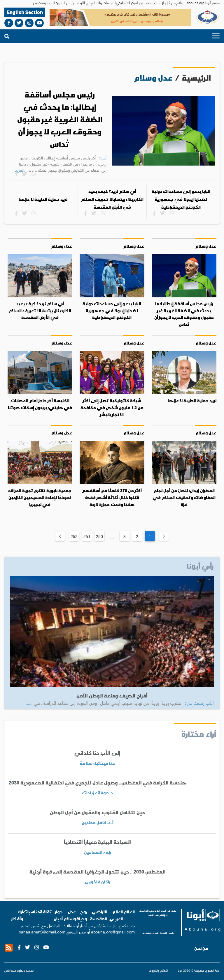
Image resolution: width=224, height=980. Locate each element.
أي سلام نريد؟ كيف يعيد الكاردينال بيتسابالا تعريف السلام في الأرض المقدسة (112, 199)
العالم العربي (116, 915)
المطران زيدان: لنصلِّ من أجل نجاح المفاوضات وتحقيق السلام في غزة (184, 497)
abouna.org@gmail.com (113, 931)
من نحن (201, 948)
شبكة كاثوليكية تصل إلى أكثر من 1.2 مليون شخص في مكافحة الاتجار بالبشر (112, 407)
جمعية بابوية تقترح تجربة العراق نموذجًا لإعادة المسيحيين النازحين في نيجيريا (39, 497)
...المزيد (29, 704)
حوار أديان (58, 915)
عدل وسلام (205, 246)
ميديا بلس (10, 970)
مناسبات (31, 911)
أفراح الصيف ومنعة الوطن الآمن (112, 696)
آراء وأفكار (17, 915)
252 (74, 536)
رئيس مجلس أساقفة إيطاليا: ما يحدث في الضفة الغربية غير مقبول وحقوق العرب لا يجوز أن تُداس (59, 119)
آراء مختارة (198, 734)
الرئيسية (196, 78)
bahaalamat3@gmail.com (42, 931)
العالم (129, 911)
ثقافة (46, 911)
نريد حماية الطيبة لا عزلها (43, 199)
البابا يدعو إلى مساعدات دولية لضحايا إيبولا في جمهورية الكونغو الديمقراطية (181, 199)
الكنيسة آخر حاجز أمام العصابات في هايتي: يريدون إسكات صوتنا (40, 404)
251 (86, 536)
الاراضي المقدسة (98, 915)
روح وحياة (81, 915)
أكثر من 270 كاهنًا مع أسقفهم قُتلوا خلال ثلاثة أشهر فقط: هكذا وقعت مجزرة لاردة (112, 497)
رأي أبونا (200, 566)
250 (99, 536)
